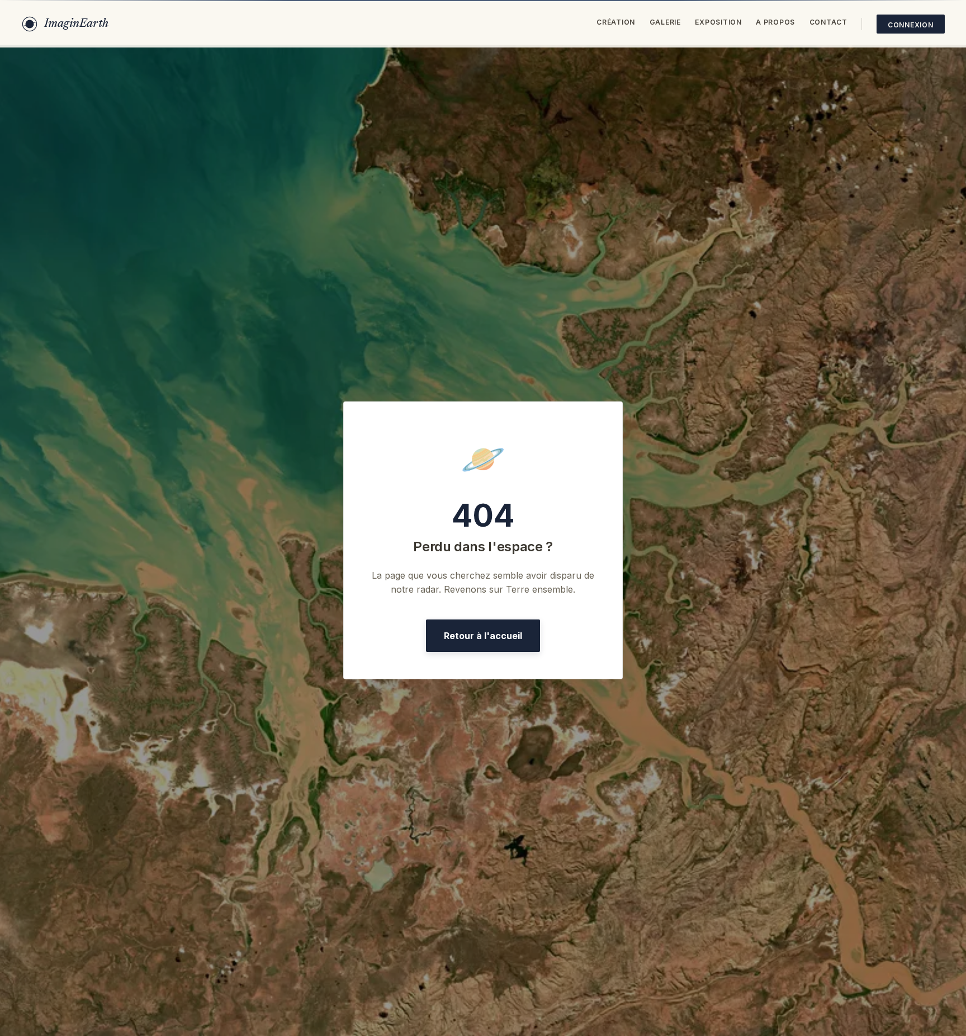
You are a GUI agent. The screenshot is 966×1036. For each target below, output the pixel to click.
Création (615, 22)
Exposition (718, 22)
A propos (775, 22)
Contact (828, 22)
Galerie (665, 22)
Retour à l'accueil (483, 635)
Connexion (911, 25)
